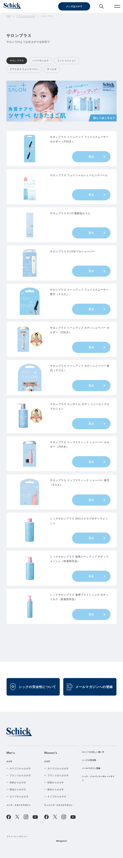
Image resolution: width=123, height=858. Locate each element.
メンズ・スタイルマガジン (18, 805)
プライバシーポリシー (17, 836)
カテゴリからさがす (20, 768)
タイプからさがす (19, 796)
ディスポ (51, 69)
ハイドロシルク (40, 60)
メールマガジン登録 (91, 768)
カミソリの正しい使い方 (93, 752)
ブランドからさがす (20, 775)
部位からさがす (18, 789)
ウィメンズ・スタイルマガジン (58, 805)
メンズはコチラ (74, 6)
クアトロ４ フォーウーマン (24, 69)
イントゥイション (66, 60)
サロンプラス (17, 60)
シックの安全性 (89, 760)
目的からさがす (18, 782)
